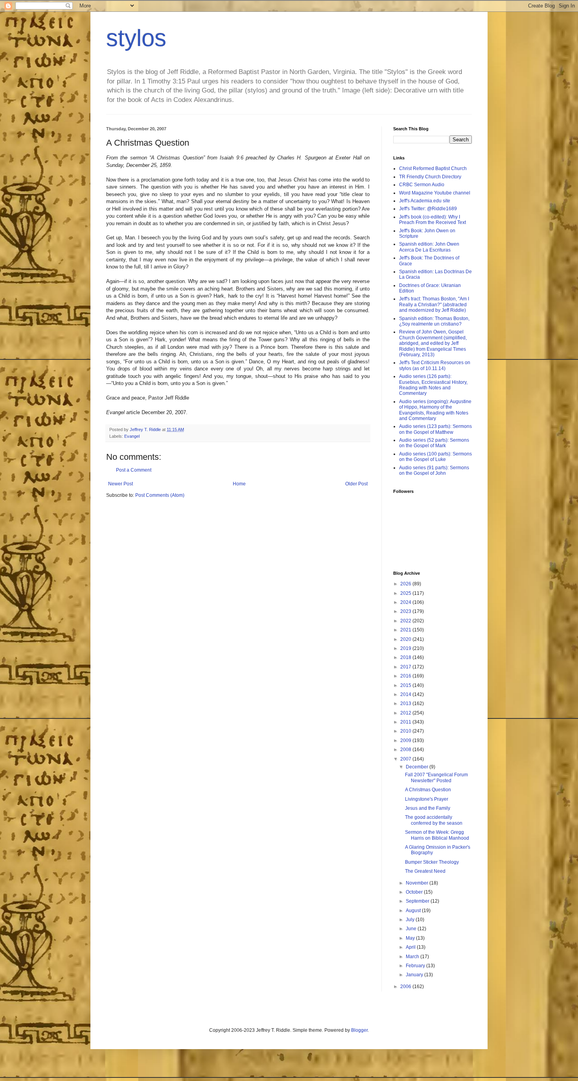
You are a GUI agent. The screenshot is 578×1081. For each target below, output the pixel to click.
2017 (406, 667)
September (418, 901)
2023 (406, 611)
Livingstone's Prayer (426, 799)
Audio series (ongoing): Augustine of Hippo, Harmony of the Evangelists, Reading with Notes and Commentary (435, 410)
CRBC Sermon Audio (421, 184)
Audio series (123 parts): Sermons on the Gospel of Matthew (435, 429)
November (417, 883)
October (415, 892)
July (411, 919)
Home (239, 484)
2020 (406, 639)
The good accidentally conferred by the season (433, 820)
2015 (406, 685)
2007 (406, 759)
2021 (406, 630)
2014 (406, 694)
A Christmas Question (428, 789)
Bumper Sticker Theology (432, 862)
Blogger (359, 1030)
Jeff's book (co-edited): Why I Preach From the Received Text (432, 219)
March (413, 956)
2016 (406, 676)
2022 (406, 621)
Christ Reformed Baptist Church (433, 168)
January (415, 974)
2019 (406, 648)
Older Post (356, 484)
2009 (406, 740)
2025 (406, 593)
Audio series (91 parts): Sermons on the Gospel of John (434, 470)
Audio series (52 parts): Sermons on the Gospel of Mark (434, 442)
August (414, 910)
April (411, 947)
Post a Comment (133, 470)
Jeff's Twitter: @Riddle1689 (428, 208)
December (417, 767)
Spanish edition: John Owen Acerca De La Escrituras (429, 246)
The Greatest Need (425, 871)
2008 (406, 749)
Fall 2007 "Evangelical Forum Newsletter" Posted (436, 777)
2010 (406, 731)
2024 (406, 602)
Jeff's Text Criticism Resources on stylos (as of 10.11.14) (434, 365)
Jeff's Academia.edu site (424, 201)
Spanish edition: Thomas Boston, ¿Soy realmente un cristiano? (434, 321)
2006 (406, 986)
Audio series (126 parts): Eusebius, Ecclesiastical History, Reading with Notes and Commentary (433, 385)
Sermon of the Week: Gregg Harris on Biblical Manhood (437, 834)
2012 (406, 713)
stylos (136, 38)
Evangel (132, 436)
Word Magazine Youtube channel (434, 193)
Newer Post (120, 484)
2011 (406, 722)
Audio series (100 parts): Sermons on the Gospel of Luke (435, 456)
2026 (406, 584)
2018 (406, 657)
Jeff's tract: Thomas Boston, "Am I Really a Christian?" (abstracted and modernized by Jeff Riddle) (434, 304)
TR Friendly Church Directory (430, 177)
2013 (406, 703)
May (411, 938)
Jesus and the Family (427, 808)
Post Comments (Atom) (159, 495)
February (416, 965)
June (412, 928)
